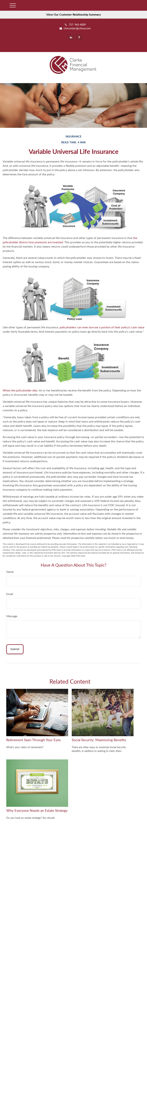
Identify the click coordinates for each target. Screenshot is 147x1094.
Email (9, 594)
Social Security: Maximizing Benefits (99, 740)
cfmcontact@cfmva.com (77, 28)
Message (11, 616)
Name (10, 572)
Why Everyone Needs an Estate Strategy (37, 811)
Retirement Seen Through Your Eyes (33, 740)
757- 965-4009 (77, 25)
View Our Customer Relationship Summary (73, 14)
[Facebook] (79, 37)
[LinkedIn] (71, 37)
